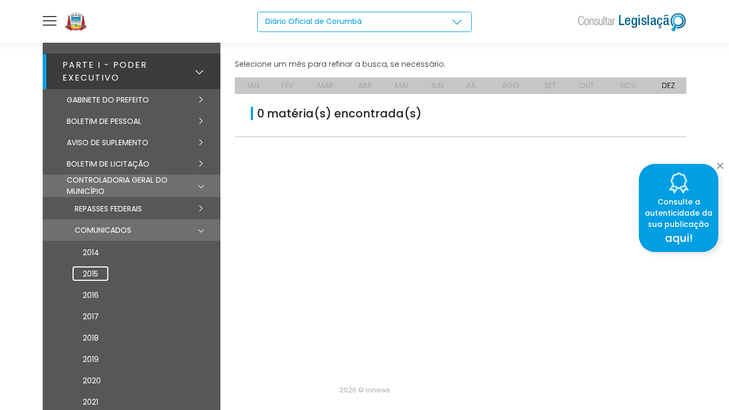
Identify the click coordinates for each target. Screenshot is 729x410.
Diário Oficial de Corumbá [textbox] (313, 21)
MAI (401, 85)
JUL (471, 85)
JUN (436, 85)
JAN (252, 85)
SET (550, 85)
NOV (628, 85)
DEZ (668, 85)
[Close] (720, 163)
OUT (586, 85)
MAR (325, 85)
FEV (287, 85)
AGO (510, 85)
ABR (365, 85)
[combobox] (364, 22)
